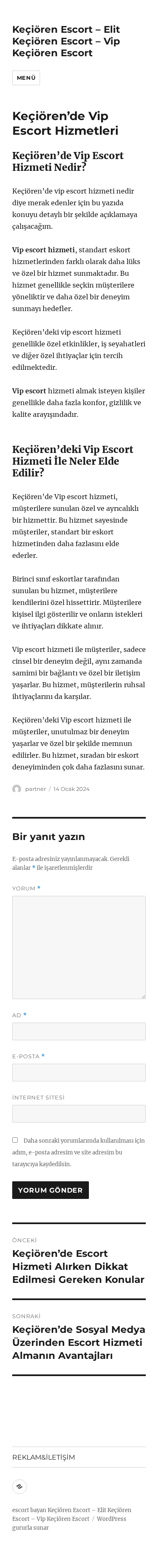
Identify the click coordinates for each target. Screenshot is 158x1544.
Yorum (26, 888)
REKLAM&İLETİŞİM (43, 1457)
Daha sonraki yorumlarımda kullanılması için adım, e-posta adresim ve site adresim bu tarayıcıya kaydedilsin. (78, 1152)
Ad (19, 1015)
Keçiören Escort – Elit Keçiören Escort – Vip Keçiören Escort (66, 41)
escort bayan (29, 1510)
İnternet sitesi (38, 1097)
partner (35, 788)
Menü (26, 77)
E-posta (28, 1056)
